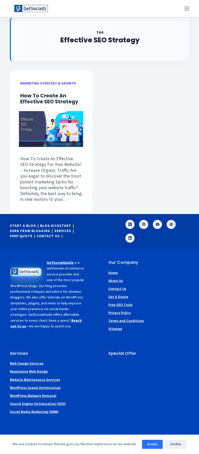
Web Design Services (26, 363)
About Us (115, 280)
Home (113, 272)
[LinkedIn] (129, 238)
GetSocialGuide (60, 262)
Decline (175, 444)
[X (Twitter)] (129, 224)
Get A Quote (118, 296)
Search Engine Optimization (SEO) (38, 403)
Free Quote (21, 236)
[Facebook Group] (171, 224)
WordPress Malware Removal (33, 395)
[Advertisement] (148, 392)
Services (62, 231)
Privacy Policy (119, 313)
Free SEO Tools (120, 304)
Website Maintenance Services (35, 379)
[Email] (157, 224)
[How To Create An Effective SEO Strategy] (51, 129)
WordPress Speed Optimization (35, 387)
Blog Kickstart (55, 226)
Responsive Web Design (29, 371)
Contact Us (48, 236)
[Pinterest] (143, 224)
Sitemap (115, 329)
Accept (152, 444)
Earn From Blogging (30, 231)
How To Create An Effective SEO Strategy (49, 98)
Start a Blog (23, 226)
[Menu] (186, 8)
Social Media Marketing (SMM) (34, 411)
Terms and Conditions (126, 321)
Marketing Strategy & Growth (48, 83)
